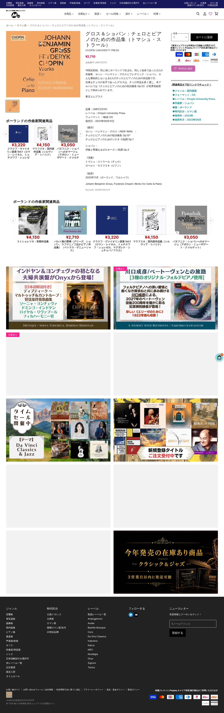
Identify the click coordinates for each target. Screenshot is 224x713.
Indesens (93, 640)
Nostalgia (93, 654)
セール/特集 (112, 13)
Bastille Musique (97, 627)
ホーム (9, 25)
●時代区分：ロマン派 (184, 111)
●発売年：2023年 (182, 115)
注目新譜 (10, 5)
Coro (90, 632)
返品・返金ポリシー (115, 689)
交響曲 (9, 3)
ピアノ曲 (52, 3)
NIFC (90, 649)
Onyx (90, 658)
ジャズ (113, 3)
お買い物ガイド (13, 689)
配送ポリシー (134, 689)
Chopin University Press (102, 50)
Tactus (91, 667)
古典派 (203, 3)
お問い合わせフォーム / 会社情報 (38, 689)
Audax (91, 623)
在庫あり (83, 13)
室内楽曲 (41, 3)
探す (128, 13)
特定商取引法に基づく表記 (68, 689)
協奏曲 (30, 3)
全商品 (68, 13)
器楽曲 (63, 3)
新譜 (97, 13)
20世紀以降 (213, 5)
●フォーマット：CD (184, 94)
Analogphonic (95, 618)
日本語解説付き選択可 (129, 3)
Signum (92, 662)
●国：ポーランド (182, 107)
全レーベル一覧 (150, 3)
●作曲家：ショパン (183, 103)
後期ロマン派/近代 (195, 5)
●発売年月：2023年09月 (186, 119)
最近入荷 (22, 5)
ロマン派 (214, 3)
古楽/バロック (190, 3)
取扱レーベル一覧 (97, 614)
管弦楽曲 (20, 3)
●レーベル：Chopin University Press (193, 98)
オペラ (87, 3)
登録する (177, 632)
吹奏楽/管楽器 (100, 3)
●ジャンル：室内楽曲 (184, 90)
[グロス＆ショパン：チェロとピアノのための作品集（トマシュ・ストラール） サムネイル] (12, 106)
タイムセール (35, 5)
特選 (156, 13)
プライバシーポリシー (93, 689)
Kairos (91, 645)
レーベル (142, 13)
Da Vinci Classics (97, 636)
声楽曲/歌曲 (75, 3)
